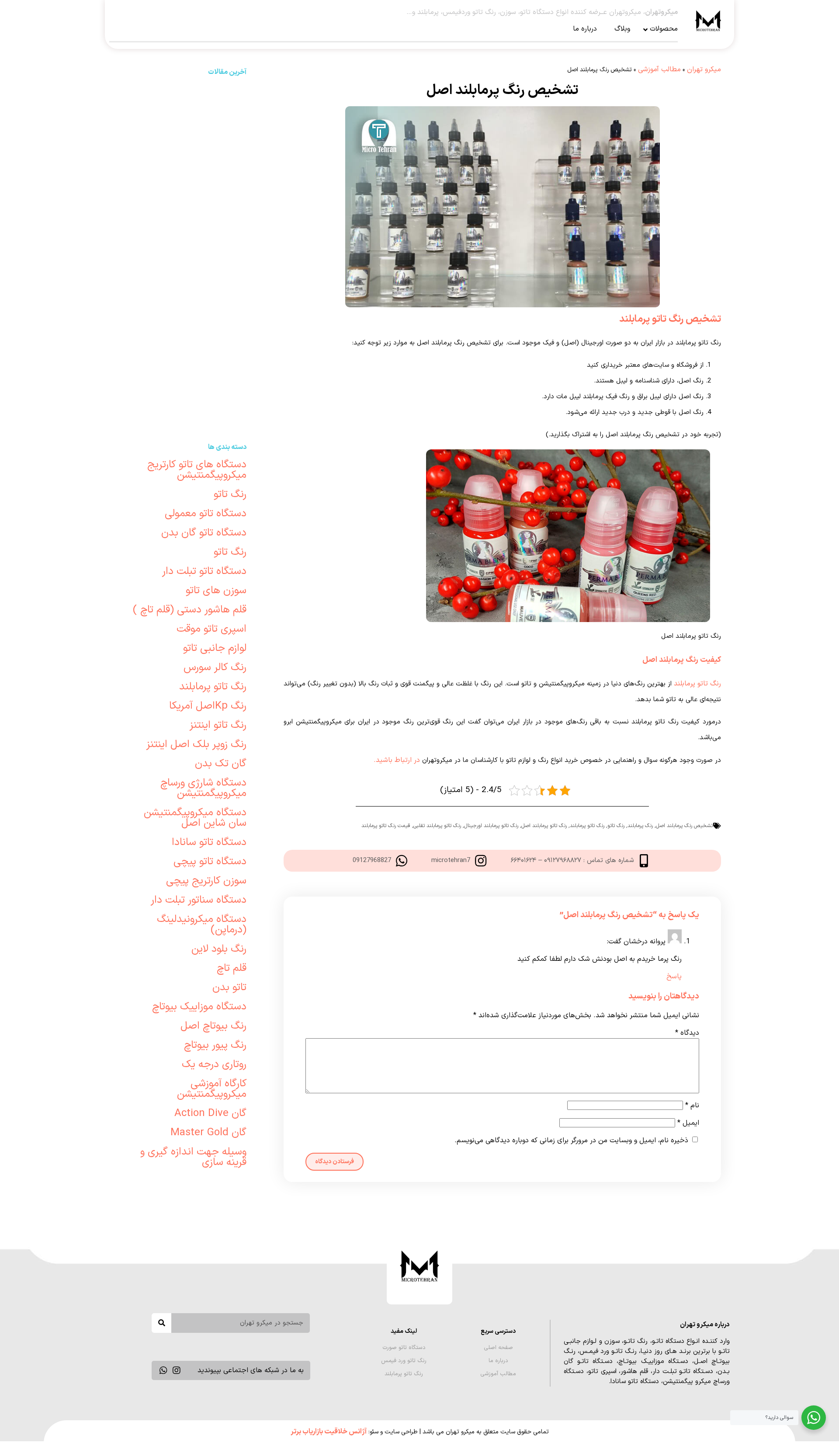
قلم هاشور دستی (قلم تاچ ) (189, 610)
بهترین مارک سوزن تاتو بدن (185, 100)
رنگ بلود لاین (218, 949)
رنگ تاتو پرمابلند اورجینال (491, 826)
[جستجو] (161, 1323)
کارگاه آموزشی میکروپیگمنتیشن (211, 1089)
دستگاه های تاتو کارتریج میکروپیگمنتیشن (196, 470)
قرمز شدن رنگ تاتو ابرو (185, 350)
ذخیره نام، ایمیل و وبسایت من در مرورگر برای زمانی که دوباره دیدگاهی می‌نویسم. (571, 1140)
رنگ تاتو (615, 826)
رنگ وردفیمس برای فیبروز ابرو (185, 134)
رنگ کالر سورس (215, 667)
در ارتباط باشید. (397, 760)
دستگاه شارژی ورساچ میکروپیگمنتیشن (203, 788)
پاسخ (674, 976)
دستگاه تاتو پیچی (209, 861)
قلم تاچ (231, 968)
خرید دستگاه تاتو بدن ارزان (185, 283)
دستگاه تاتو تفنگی (185, 417)
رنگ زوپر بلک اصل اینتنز (196, 744)
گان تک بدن (220, 764)
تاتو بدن (229, 987)
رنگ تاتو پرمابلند (697, 683)
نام (692, 1105)
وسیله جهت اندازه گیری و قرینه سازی (193, 1157)
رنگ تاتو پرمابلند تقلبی (437, 826)
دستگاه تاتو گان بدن (203, 533)
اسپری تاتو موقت (211, 629)
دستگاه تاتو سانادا (209, 842)
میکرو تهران (704, 69)
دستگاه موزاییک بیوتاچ (199, 1007)
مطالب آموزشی (659, 69)
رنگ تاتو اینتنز (218, 725)
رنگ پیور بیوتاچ (215, 1045)
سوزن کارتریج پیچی (206, 881)
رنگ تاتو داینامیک (185, 316)
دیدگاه (687, 1033)
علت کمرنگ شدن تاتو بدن (185, 249)
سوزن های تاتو (216, 590)
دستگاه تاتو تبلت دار (204, 571)
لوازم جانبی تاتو (214, 648)
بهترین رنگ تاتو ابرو (185, 384)
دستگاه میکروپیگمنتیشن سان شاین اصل (195, 818)
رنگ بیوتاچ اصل (213, 1026)
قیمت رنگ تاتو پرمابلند (385, 826)
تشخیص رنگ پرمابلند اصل (684, 826)
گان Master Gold (208, 1132)
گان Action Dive (210, 1113)
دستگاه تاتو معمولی (205, 514)
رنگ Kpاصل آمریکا (207, 706)
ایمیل (688, 1123)
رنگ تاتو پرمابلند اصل (544, 826)
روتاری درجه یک (214, 1064)
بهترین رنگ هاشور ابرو (185, 168)
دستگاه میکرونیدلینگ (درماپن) (201, 924)
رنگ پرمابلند (640, 826)
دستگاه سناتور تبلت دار (198, 900)
